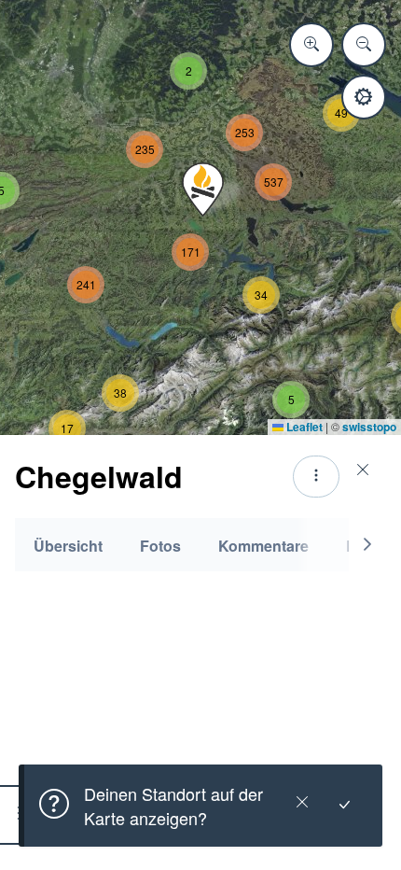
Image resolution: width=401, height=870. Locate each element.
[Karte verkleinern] (363, 44)
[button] (203, 189)
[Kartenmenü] (363, 97)
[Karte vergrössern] (311, 44)
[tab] (68, 544)
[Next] (367, 544)
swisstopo (369, 426)
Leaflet (303, 426)
